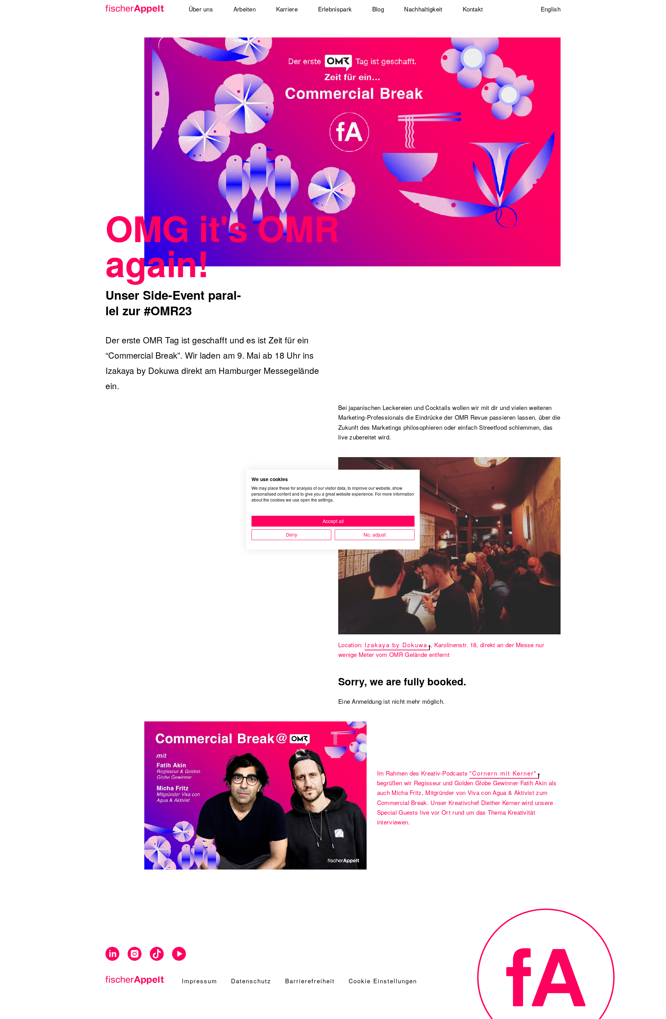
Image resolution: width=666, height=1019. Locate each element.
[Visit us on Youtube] (179, 954)
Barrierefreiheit (310, 980)
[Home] (137, 9)
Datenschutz (251, 980)
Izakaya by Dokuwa (396, 644)
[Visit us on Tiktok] (157, 954)
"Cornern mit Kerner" (503, 773)
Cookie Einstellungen (383, 980)
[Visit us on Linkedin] (112, 954)
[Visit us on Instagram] (135, 954)
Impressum (199, 980)
